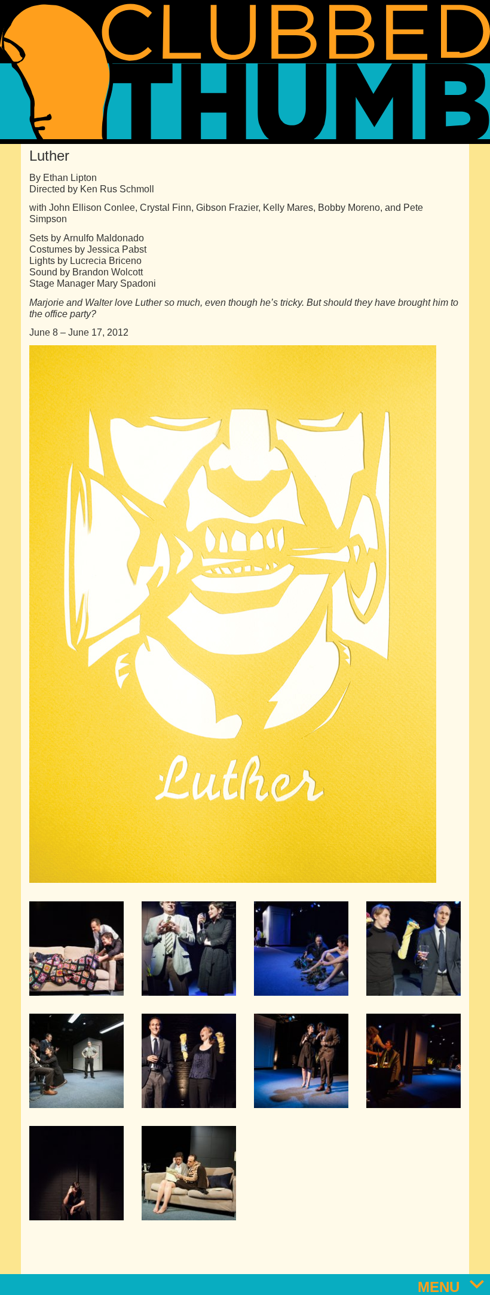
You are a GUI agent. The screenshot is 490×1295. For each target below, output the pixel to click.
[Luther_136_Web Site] (76, 1061)
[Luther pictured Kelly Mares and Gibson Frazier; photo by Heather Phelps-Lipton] (189, 1173)
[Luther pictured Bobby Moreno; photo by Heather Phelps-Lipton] (76, 1173)
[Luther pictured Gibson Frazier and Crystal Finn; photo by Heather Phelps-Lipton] (189, 1061)
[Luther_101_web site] (413, 948)
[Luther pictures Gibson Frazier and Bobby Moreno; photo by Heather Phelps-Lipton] (301, 948)
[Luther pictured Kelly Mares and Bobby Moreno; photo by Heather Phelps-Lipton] (301, 1061)
